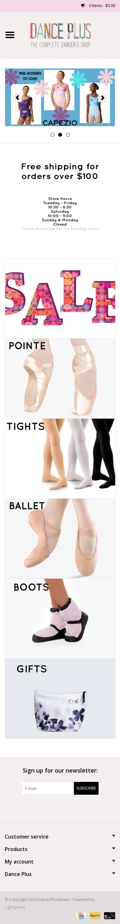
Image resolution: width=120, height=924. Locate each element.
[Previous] (17, 97)
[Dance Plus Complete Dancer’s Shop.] (70, 34)
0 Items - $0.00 (101, 5)
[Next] (102, 97)
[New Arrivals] (60, 97)
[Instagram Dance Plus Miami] (66, 808)
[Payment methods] (80, 915)
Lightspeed (15, 907)
